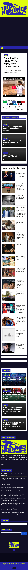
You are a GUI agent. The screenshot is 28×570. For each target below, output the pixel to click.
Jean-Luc (17, 381)
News (5, 55)
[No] (26, 566)
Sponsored (7, 375)
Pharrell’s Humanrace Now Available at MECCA (13, 141)
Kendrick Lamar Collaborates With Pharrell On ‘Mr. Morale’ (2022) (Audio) (20, 235)
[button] (26, 47)
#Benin (14, 70)
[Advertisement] (14, 32)
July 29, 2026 (7, 426)
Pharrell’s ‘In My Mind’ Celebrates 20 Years (11, 156)
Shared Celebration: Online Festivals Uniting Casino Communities (13, 379)
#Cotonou (18, 70)
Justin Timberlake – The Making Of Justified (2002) (20, 270)
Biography (18, 244)
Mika (15, 411)
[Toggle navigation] (14, 48)
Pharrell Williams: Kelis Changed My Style (20, 258)
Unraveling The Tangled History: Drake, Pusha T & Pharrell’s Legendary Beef (20, 186)
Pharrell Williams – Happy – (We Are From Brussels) (19, 108)
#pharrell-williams (12, 72)
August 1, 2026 (8, 411)
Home (6, 560)
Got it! (14, 568)
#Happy (6, 72)
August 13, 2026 (8, 381)
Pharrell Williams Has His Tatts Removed (20, 222)
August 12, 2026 (8, 396)
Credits (2, 464)
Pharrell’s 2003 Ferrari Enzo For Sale (20, 293)
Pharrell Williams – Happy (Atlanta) (9, 107)
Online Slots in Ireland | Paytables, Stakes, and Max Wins (13, 394)
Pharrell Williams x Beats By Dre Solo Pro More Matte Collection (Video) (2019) (21, 320)
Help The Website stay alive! (17, 560)
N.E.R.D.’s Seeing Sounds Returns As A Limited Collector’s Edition (12, 128)
